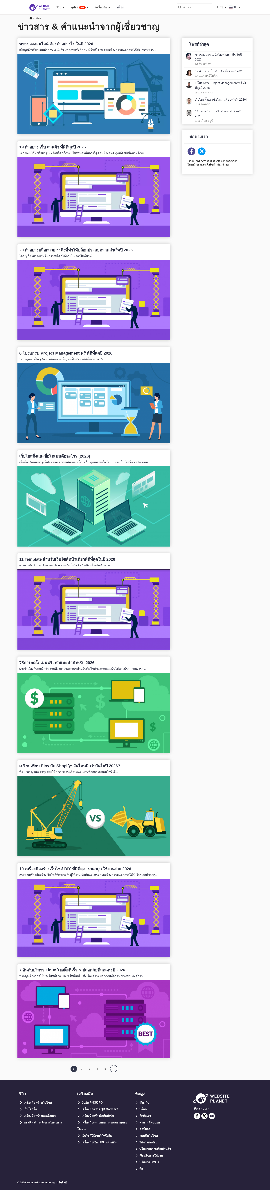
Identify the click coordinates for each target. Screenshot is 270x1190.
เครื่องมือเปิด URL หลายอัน (99, 1142)
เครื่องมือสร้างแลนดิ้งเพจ (40, 1115)
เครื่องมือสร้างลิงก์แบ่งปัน (98, 1115)
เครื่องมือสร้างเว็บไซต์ (38, 1102)
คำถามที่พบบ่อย (149, 1122)
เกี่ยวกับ (144, 1102)
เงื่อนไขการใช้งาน (151, 1155)
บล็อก (143, 1109)
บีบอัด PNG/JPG (92, 1102)
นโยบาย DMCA (149, 1162)
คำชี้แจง (144, 1129)
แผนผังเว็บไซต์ (148, 1135)
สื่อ (141, 1168)
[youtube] (212, 1116)
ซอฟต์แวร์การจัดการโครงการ (43, 1122)
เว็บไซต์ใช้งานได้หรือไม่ (97, 1135)
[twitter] (204, 1116)
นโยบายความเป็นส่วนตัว (155, 1148)
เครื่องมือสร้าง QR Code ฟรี (100, 1109)
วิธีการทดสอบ (148, 1142)
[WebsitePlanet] (30, 18)
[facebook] (197, 1116)
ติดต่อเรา (145, 1115)
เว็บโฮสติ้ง (30, 1109)
